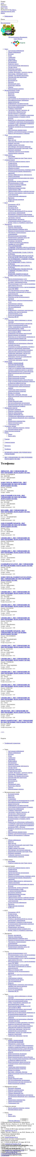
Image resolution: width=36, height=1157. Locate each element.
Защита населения (14, 176)
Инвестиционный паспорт (16, 378)
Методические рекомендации (17, 130)
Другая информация (14, 307)
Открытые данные (10, 426)
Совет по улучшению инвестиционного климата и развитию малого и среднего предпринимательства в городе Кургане (20, 369)
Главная (6, 439)
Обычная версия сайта (8, 11)
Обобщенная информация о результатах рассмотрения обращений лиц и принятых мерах (21, 417)
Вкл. (11, 10)
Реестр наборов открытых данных (19, 427)
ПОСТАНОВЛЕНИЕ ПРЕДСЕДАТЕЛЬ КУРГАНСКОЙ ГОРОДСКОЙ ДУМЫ (20, 256)
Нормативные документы (16, 219)
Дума (6, 135)
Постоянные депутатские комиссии (19, 146)
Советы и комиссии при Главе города (20, 158)
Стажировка (12, 97)
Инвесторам (8, 361)
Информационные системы (16, 188)
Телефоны (7, 449)
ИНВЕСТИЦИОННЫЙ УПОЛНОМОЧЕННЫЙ (15, 364)
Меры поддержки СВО (15, 295)
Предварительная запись (16, 305)
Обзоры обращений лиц (15, 414)
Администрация (9, 160)
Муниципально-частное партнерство (19, 404)
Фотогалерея (12, 79)
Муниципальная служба (12, 90)
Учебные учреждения (15, 108)
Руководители (12, 163)
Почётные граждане (14, 69)
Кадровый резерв (13, 92)
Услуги (6, 277)
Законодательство (13, 102)
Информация (8, 16)
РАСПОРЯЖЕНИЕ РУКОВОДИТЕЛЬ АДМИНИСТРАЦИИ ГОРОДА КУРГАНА (20, 270)
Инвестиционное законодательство (19, 384)
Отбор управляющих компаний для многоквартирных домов (19, 327)
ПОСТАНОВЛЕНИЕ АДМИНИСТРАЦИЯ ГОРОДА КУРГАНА (21, 246)
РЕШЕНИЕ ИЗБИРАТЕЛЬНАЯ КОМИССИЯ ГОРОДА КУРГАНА (19, 274)
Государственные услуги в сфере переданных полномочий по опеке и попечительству (19, 292)
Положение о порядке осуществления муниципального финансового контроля (21, 215)
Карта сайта (12, 436)
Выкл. (14, 10)
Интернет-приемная (14, 150)
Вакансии (11, 93)
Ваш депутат (12, 140)
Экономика (11, 59)
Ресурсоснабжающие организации (19, 403)
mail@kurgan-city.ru (11, 1130)
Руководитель (12, 206)
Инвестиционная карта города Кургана (20, 380)
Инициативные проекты (16, 88)
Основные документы (15, 241)
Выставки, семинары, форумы (17, 394)
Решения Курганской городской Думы (20, 148)
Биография (11, 156)
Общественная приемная (16, 199)
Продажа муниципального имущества (20, 323)
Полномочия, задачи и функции (18, 181)
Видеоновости (12, 80)
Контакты (11, 198)
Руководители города (15, 70)
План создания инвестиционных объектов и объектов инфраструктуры (21, 382)
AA (2, 6)
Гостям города (12, 67)
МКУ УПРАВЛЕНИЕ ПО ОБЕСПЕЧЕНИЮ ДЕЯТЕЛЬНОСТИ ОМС (18, 458)
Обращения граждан (10, 408)
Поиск (6, 432)
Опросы (10, 87)
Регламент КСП (13, 208)
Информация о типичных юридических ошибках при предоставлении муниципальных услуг (20, 312)
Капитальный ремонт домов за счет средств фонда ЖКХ (19, 331)
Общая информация (14, 52)
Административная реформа (17, 184)
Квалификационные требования (18, 100)
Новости (11, 138)
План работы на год (14, 209)
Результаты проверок (14, 186)
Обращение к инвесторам (16, 366)
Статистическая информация (17, 196)
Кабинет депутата (13, 143)
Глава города (8, 155)
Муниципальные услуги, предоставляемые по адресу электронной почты (21, 281)
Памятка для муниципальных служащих (21, 131)
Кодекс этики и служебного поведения (20, 222)
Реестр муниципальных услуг (17, 279)
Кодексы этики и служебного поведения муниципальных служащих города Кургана (21, 116)
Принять (32, 1150)
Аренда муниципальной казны (18, 325)
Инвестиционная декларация (17, 376)
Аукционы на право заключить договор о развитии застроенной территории (21, 347)
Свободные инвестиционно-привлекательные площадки (17, 390)
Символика (11, 57)
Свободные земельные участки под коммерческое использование (19, 354)
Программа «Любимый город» (18, 74)
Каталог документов (14, 226)
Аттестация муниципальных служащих (20, 105)
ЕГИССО (11, 201)
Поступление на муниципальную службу (21, 98)
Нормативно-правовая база (16, 421)
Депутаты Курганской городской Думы (20, 141)
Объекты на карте (13, 168)
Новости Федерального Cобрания (18, 133)
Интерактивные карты (15, 429)
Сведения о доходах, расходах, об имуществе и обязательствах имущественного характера (18, 111)
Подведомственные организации (18, 166)
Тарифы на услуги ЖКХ (16, 244)
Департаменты (12, 165)
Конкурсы (11, 95)
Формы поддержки (14, 393)
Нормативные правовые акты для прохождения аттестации (18, 238)
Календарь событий (14, 85)
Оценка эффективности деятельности (20, 174)
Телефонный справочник (12, 743)
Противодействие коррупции (17, 77)
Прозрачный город (14, 84)
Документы (8, 224)
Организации (12, 62)
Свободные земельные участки (18, 360)
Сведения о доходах (14, 217)
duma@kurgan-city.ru (11, 1137)
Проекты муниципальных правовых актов (21, 170)
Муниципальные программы (17, 236)
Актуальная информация (16, 50)
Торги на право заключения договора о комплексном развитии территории (20, 350)
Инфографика (12, 60)
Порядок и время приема (16, 411)
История (10, 54)
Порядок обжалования (15, 227)
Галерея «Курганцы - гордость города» (20, 72)
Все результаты (5, 23)
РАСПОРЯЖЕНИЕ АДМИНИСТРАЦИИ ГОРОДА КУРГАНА (21, 259)
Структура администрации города (19, 161)
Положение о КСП (14, 204)
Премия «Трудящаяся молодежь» (18, 75)
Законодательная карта (15, 423)
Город (6, 49)
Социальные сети (13, 424)
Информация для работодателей (18, 103)
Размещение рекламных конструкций (20, 333)
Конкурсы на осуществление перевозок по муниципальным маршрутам (21, 337)
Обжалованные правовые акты (18, 229)
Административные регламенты (18, 242)
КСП (6, 203)
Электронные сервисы (15, 303)
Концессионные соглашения (17, 335)
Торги (6, 318)
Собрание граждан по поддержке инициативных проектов (18, 152)
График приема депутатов (16, 145)
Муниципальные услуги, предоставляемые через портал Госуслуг (21, 284)
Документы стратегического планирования (17, 233)
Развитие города (13, 64)
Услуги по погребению (15, 315)
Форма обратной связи (15, 401)
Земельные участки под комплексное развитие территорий (19, 357)
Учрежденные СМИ (14, 189)
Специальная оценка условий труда (19, 221)
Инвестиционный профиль (16, 406)
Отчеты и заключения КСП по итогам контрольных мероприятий (20, 212)
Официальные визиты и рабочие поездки (21, 191)
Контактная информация (16, 107)
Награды (11, 82)
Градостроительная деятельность (18, 65)
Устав (10, 55)
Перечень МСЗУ (13, 317)
